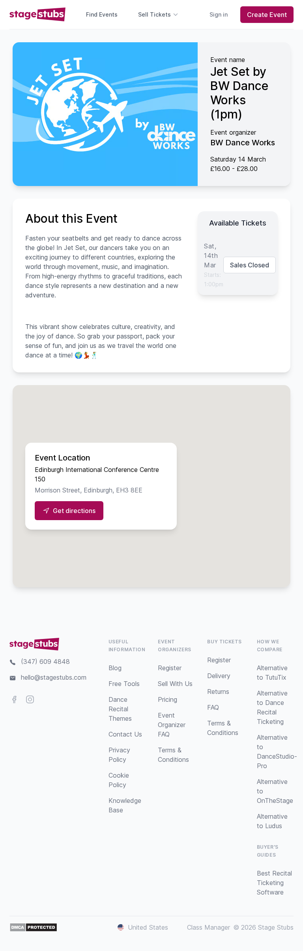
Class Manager (208, 927)
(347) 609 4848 (45, 661)
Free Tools (124, 684)
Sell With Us (175, 684)
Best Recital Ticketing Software (274, 882)
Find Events (102, 14)
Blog (115, 668)
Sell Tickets (154, 14)
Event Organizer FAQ (171, 724)
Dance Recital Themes (120, 708)
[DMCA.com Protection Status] (33, 927)
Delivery (218, 676)
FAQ (213, 707)
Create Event (267, 15)
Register (169, 668)
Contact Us (125, 734)
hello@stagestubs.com (53, 677)
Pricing (167, 699)
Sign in (218, 14)
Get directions (74, 511)
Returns (218, 691)
